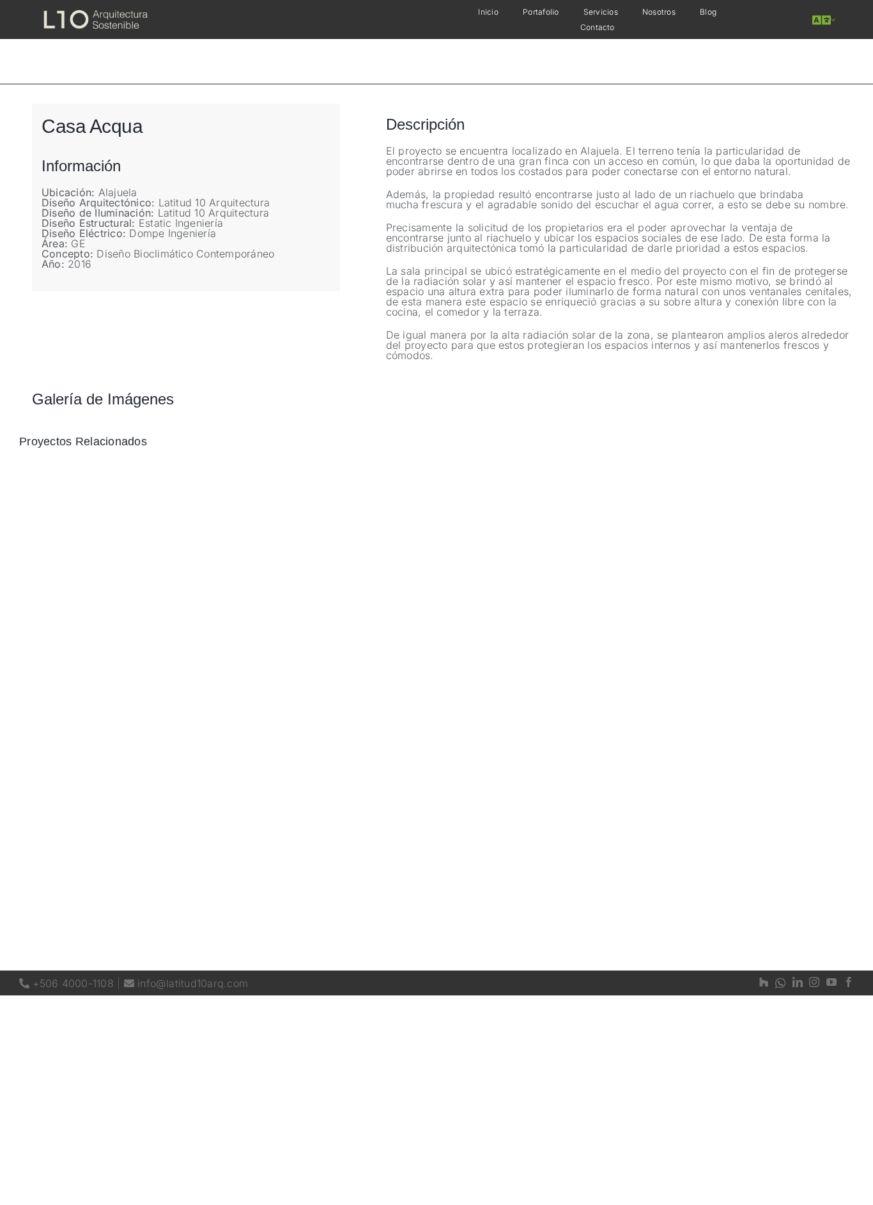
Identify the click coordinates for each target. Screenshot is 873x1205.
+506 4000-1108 (66, 983)
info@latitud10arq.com (186, 983)
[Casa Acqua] (815, 20)
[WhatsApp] (780, 983)
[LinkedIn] (797, 983)
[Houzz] (763, 983)
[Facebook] (849, 983)
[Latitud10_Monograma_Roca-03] (96, 10)
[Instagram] (814, 983)
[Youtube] (831, 983)
